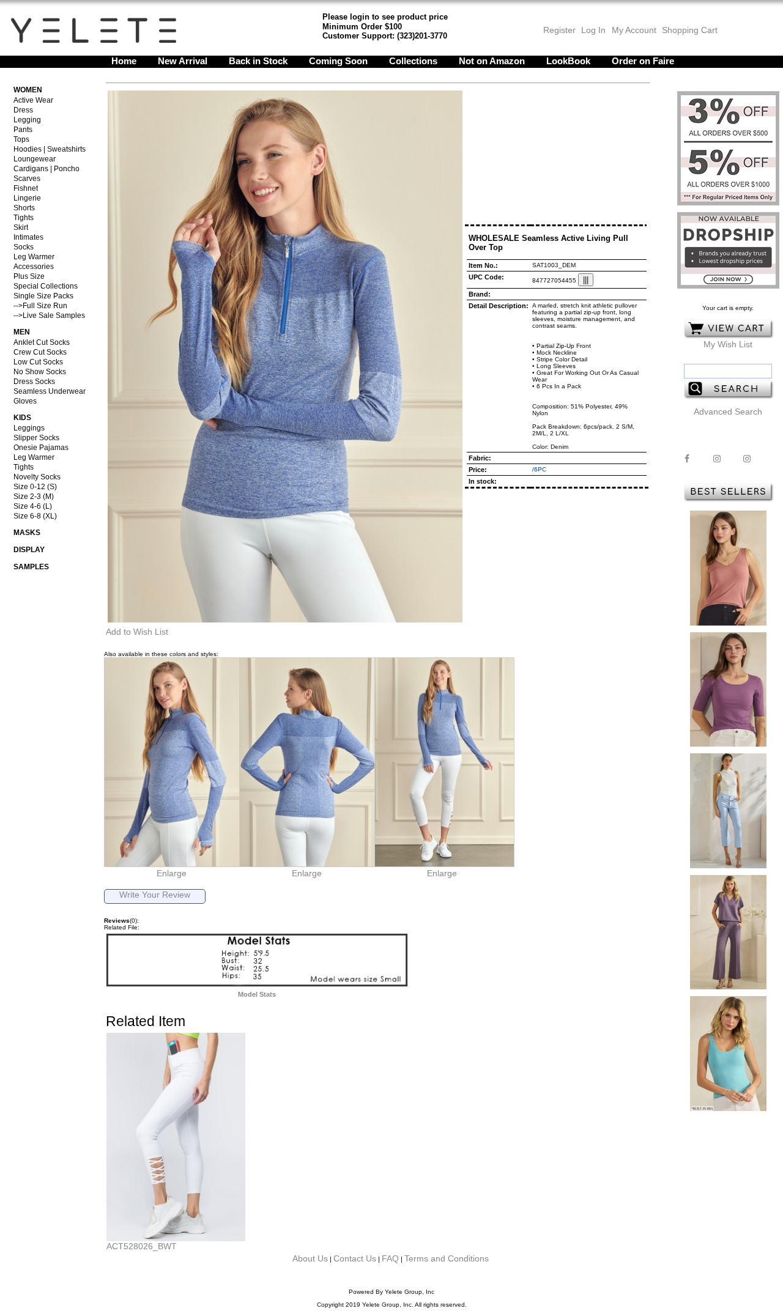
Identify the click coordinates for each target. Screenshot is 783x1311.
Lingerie (27, 198)
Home (123, 61)
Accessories (33, 266)
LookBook (568, 61)
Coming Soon (338, 61)
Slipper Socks (36, 437)
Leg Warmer (33, 256)
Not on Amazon (492, 61)
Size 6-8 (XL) (35, 516)
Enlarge (172, 873)
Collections (413, 61)
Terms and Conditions (446, 1258)
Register (559, 30)
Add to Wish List (137, 632)
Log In (593, 30)
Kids (22, 417)
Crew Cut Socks (40, 352)
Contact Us (354, 1258)
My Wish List (727, 344)
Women (27, 90)
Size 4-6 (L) (32, 506)
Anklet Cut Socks (41, 342)
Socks (23, 247)
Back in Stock (258, 61)
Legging (27, 120)
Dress (23, 110)
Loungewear (34, 159)
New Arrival (182, 61)
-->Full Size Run (40, 305)
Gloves (25, 401)
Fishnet (25, 188)
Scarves (26, 178)
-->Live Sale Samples (49, 315)
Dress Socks (34, 381)
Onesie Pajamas (41, 447)
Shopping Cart (690, 30)
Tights (23, 217)
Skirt (20, 227)
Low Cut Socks (38, 362)
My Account (632, 30)
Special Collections (45, 286)
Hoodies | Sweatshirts (49, 149)
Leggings (29, 428)
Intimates (28, 237)
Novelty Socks (37, 477)
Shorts (24, 208)
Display (29, 549)
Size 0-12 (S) (35, 486)
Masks (26, 532)
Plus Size (29, 276)
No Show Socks (39, 371)
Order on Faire (643, 61)
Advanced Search (728, 411)
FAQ (390, 1258)
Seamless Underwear (49, 391)
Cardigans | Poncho (46, 168)
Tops (21, 139)
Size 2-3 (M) (33, 496)
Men (21, 332)
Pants (22, 129)
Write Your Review (154, 894)
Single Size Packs (43, 296)
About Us (310, 1258)
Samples (31, 567)
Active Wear (33, 100)
